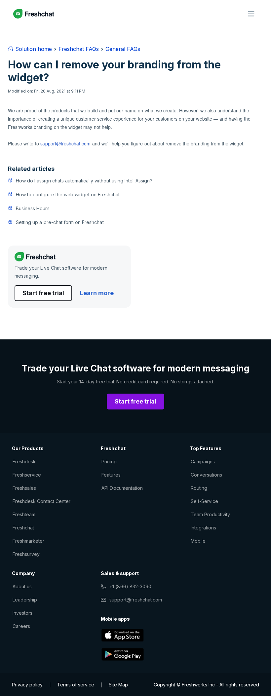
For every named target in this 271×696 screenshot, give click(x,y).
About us (22, 586)
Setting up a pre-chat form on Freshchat (60, 222)
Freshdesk (24, 461)
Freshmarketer (29, 541)
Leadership (25, 599)
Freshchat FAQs (78, 49)
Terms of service (75, 684)
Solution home (33, 49)
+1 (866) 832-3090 (130, 586)
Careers (21, 626)
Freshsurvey (26, 554)
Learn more (97, 293)
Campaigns (203, 461)
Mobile (198, 541)
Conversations (206, 475)
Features (110, 475)
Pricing (108, 461)
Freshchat (23, 527)
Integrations (203, 527)
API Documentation (122, 488)
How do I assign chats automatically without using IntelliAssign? (84, 180)
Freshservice (27, 475)
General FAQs (122, 49)
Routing (199, 488)
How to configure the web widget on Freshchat (68, 194)
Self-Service (204, 501)
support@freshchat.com (65, 143)
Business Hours (33, 208)
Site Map (118, 684)
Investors (22, 613)
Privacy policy (27, 684)
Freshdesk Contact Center (41, 501)
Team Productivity (210, 514)
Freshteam (24, 514)
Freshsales (24, 488)
